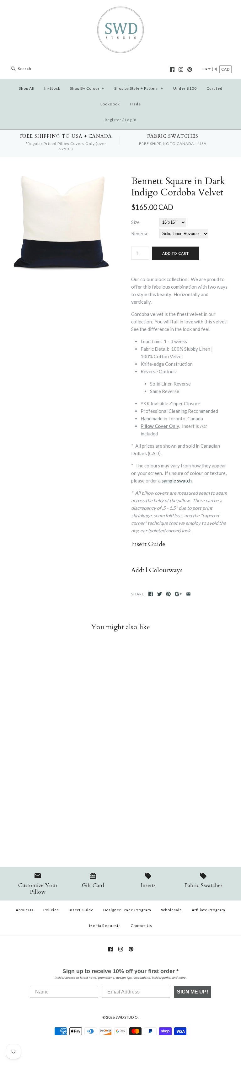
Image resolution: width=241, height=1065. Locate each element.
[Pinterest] (189, 69)
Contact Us (141, 925)
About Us (25, 910)
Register (113, 119)
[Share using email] (188, 594)
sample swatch (177, 480)
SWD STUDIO (126, 1017)
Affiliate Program (208, 910)
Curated (214, 88)
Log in (131, 119)
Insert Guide (81, 910)
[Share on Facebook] (150, 594)
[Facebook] (172, 69)
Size (135, 222)
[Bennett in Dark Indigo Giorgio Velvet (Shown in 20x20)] (61, 179)
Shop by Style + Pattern (138, 88)
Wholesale (171, 910)
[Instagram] (181, 69)
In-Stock (52, 88)
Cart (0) (210, 69)
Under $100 (185, 88)
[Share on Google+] (178, 594)
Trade (135, 104)
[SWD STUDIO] (120, 10)
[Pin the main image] (168, 594)
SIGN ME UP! (192, 991)
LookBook (110, 104)
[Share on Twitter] (159, 594)
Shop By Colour (87, 88)
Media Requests (105, 925)
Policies (51, 910)
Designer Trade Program (127, 910)
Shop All (27, 88)
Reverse (139, 233)
